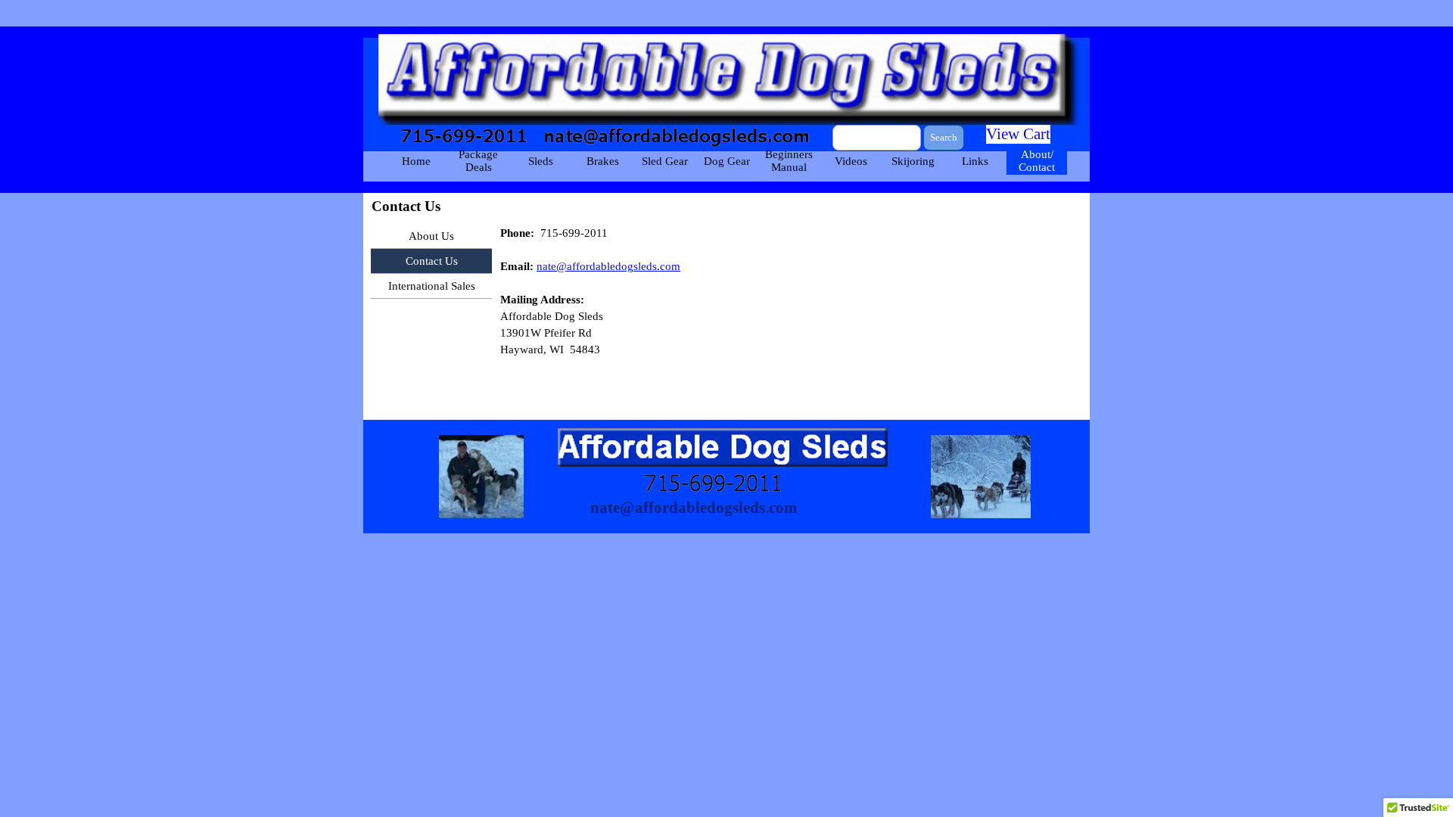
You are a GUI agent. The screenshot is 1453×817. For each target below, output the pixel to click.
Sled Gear (665, 161)
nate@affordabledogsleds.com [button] (694, 508)
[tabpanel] (790, 300)
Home (416, 161)
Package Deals (478, 160)
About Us (431, 236)
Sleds (540, 161)
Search (943, 137)
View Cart (1018, 134)
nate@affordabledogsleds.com (608, 266)
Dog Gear (727, 161)
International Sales (431, 286)
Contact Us (432, 261)
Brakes (602, 161)
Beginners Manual (789, 160)
